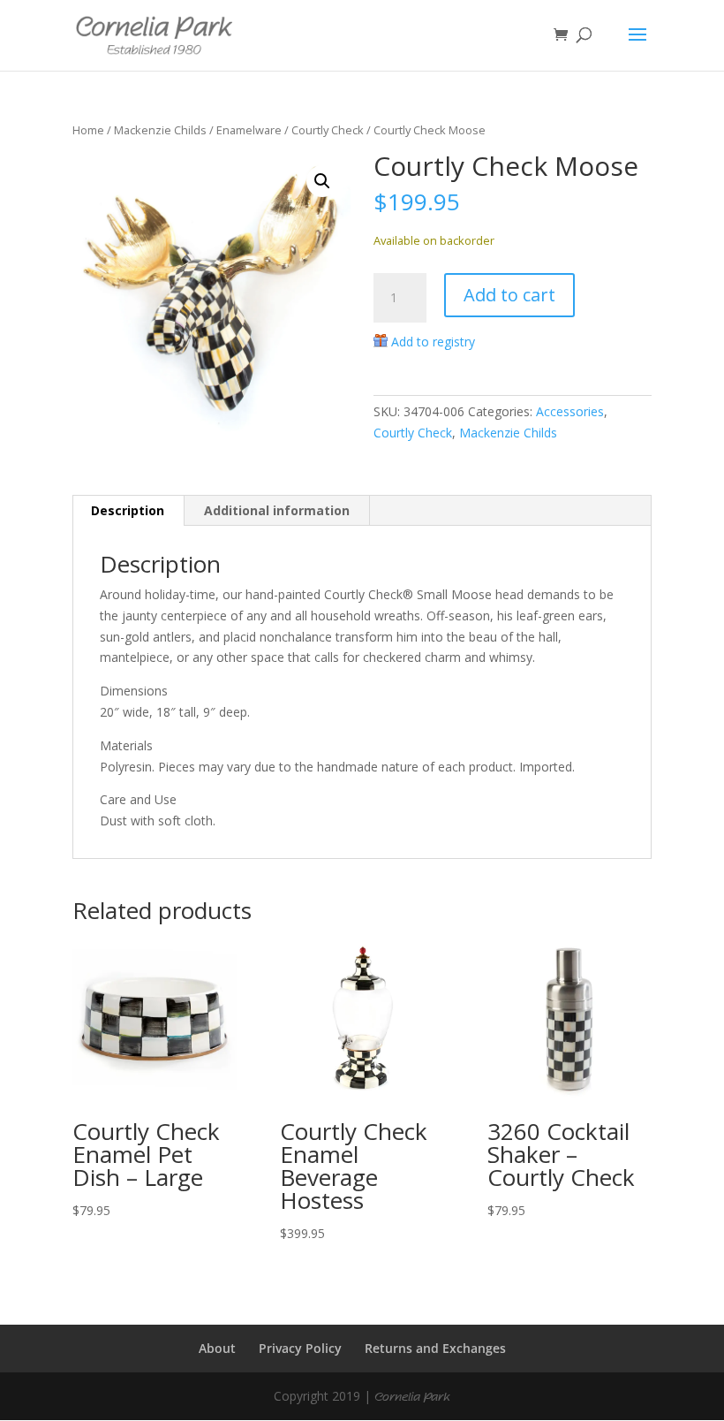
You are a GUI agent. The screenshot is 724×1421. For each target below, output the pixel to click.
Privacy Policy (300, 1348)
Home (88, 130)
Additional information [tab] (277, 510)
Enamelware (249, 130)
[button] (322, 181)
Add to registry (433, 341)
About (217, 1348)
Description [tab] (127, 510)
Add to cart (509, 295)
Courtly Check (327, 130)
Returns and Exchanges (435, 1348)
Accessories (570, 411)
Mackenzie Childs (160, 130)
